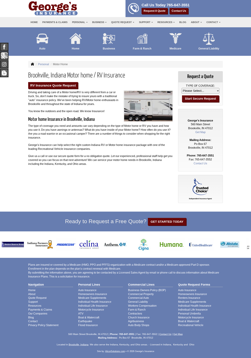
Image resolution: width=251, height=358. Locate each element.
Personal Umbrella (189, 313)
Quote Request (37, 297)
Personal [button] (79, 22)
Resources (34, 305)
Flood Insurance (88, 325)
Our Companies (37, 313)
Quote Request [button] (122, 22)
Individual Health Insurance (94, 301)
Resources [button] (165, 22)
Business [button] (98, 22)
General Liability (138, 301)
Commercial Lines (141, 284)
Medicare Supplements (92, 297)
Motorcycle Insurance (91, 309)
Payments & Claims (54, 22)
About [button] (195, 22)
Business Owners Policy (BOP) (147, 290)
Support (33, 301)
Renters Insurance (189, 297)
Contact (33, 321)
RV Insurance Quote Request (53, 85)
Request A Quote (154, 10)
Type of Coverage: (200, 85)
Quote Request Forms (194, 284)
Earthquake (85, 321)
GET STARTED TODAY (167, 221)
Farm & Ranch (137, 309)
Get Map (200, 132)
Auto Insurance (87, 290)
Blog (182, 22)
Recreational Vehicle (190, 325)
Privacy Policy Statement (43, 325)
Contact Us (179, 10)
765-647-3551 (178, 5)
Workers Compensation (142, 305)
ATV (80, 313)
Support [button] (145, 22)
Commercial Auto (138, 297)
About (31, 294)
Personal (43, 64)
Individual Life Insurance (93, 305)
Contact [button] (212, 22)
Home (34, 22)
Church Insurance (139, 317)
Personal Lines (89, 284)
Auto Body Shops (138, 325)
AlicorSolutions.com (115, 351)
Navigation (36, 284)
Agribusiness (136, 321)
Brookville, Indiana (78, 344)
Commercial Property (141, 294)
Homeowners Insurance (92, 294)
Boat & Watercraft (88, 317)
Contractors (135, 313)
